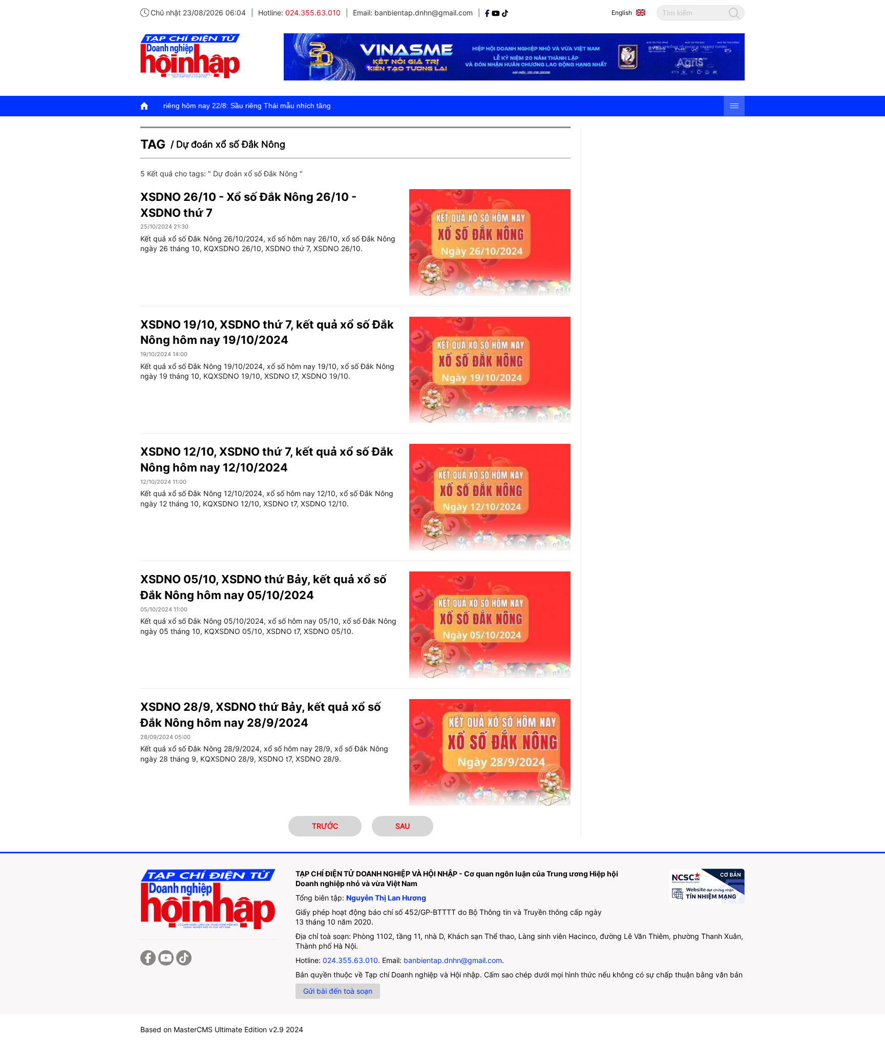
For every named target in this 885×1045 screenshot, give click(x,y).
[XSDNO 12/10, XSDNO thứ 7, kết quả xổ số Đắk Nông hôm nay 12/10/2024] (490, 497)
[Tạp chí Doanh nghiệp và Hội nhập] (488, 12)
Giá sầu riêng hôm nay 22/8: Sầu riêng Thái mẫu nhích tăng (174, 105)
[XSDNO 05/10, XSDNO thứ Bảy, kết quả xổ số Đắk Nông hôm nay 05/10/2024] (490, 624)
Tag (152, 144)
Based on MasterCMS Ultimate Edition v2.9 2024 (221, 1029)
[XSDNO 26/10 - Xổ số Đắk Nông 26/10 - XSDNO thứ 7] (490, 242)
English (622, 12)
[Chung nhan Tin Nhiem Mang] (706, 886)
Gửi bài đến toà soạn (337, 991)
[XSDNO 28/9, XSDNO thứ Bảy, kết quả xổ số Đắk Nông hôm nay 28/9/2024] (490, 752)
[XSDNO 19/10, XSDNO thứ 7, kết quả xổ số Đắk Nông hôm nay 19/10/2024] (490, 370)
